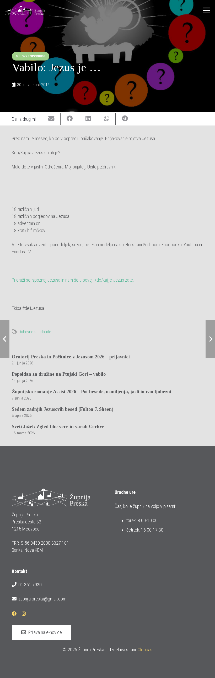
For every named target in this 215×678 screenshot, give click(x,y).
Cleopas (145, 649)
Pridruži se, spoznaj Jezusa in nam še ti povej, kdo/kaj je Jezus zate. (73, 280)
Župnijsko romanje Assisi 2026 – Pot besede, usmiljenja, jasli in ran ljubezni (91, 391)
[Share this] (70, 119)
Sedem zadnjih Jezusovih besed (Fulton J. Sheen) (62, 409)
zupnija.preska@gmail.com (42, 599)
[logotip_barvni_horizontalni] (25, 10)
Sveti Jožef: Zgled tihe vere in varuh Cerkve (58, 426)
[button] (206, 10)
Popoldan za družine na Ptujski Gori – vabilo (59, 374)
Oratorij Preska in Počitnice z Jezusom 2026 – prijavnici (71, 356)
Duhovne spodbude (35, 331)
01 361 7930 (30, 584)
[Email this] (51, 119)
